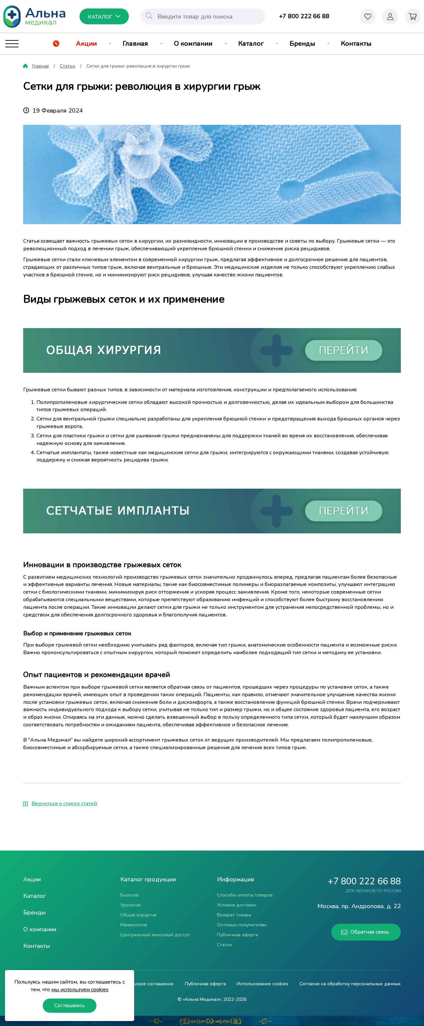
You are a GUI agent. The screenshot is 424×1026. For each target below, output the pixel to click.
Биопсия (129, 895)
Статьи (67, 66)
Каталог (251, 43)
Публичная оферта (237, 935)
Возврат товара (234, 915)
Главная (135, 43)
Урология (130, 905)
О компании (193, 43)
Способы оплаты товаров (245, 895)
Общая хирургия (138, 915)
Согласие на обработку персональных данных (350, 984)
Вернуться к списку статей (64, 803)
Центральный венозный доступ (155, 935)
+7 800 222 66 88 (304, 16)
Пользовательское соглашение (139, 984)
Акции (86, 43)
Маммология (133, 925)
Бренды (302, 43)
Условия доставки (236, 905)
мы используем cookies (80, 989)
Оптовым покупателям (241, 925)
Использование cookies (262, 984)
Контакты (356, 43)
